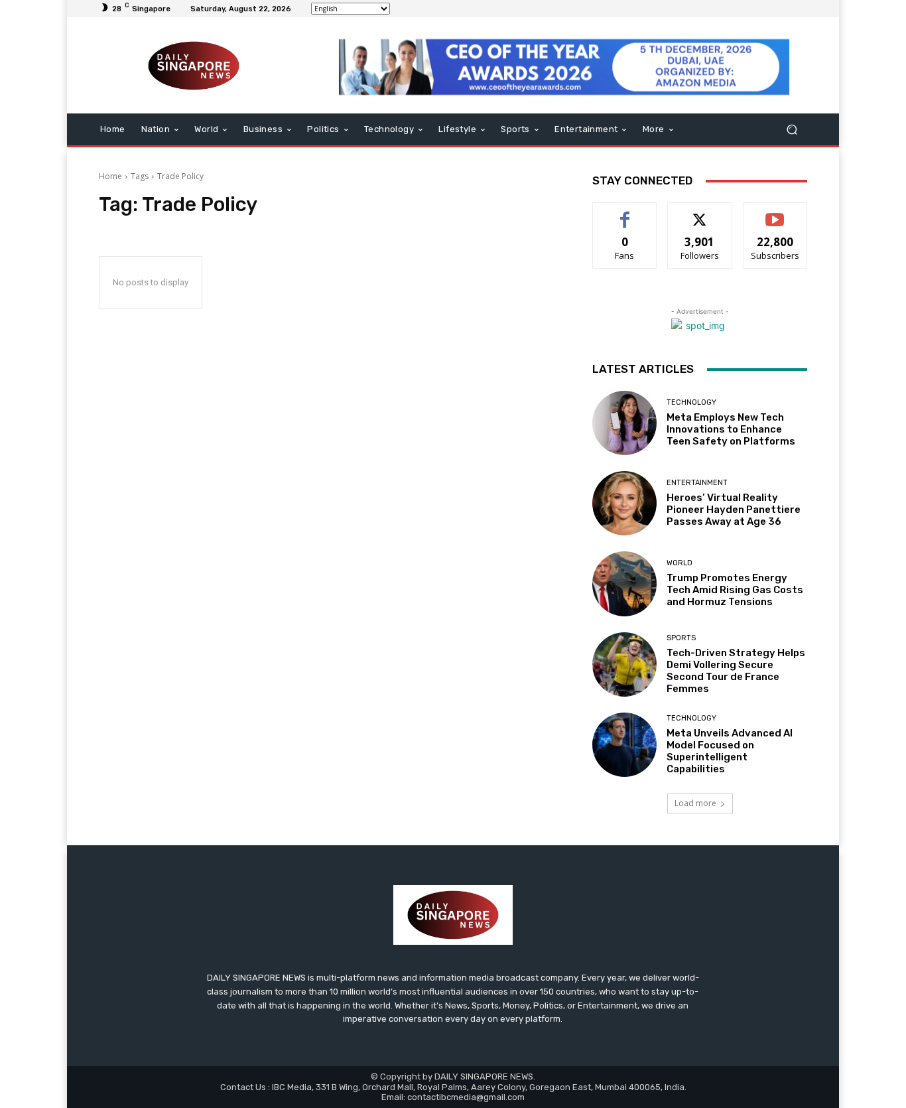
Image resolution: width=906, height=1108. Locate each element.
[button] (791, 129)
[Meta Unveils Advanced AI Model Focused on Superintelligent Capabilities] (624, 745)
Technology (691, 402)
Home (110, 176)
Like (625, 213)
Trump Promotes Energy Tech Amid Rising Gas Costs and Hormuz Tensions (735, 590)
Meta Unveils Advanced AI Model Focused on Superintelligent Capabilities (730, 751)
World (679, 563)
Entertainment (697, 482)
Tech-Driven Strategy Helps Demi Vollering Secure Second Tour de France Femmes (736, 671)
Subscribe (775, 213)
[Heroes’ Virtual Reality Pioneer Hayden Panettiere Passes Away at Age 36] (624, 503)
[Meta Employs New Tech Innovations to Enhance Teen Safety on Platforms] (624, 423)
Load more (695, 803)
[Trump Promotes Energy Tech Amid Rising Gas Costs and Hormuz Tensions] (624, 583)
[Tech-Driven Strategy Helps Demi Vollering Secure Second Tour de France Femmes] (624, 664)
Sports (681, 638)
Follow (700, 213)
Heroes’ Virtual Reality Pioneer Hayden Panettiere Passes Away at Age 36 (734, 509)
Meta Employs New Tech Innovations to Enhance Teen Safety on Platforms (731, 429)
